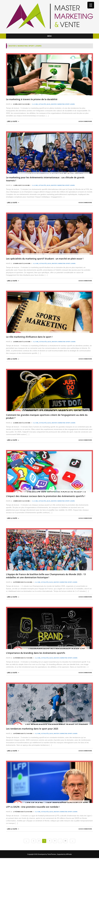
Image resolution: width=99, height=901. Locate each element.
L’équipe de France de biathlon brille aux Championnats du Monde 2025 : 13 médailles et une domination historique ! (46, 576)
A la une (35, 104)
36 (65, 841)
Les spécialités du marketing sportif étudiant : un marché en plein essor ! (44, 258)
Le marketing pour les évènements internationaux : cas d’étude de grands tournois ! (45, 179)
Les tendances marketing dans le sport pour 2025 (32, 728)
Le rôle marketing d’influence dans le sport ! (29, 336)
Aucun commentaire (85, 121)
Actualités (42, 104)
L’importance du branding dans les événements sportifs (35, 652)
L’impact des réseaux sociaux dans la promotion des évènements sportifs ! (45, 496)
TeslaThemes (51, 854)
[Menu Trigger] (90, 5)
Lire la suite (12, 121)
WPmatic (69, 854)
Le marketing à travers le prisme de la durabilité (31, 99)
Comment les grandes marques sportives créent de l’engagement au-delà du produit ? (47, 416)
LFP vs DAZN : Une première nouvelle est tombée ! (32, 806)
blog (48, 104)
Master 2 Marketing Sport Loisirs (63, 104)
